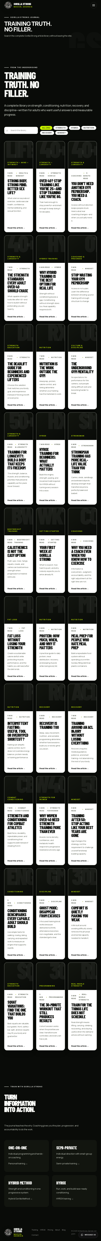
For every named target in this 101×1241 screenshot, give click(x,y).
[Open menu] (93, 5)
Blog (63, 1230)
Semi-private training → (68, 1163)
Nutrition (89, 128)
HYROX (43, 1230)
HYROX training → (65, 1198)
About (57, 1230)
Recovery (47, 133)
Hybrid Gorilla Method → (20, 1198)
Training (35, 1230)
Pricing (50, 1230)
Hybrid (74, 128)
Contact (35, 1235)
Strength (61, 128)
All (46, 128)
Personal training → (18, 1163)
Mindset (61, 133)
